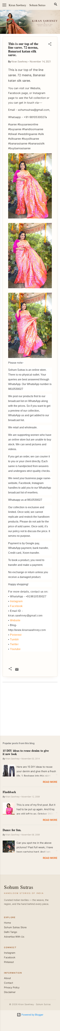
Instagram (16, 601)
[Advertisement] (30, 709)
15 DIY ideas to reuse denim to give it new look (26, 752)
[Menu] (4, 5)
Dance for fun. (12, 830)
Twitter (14, 644)
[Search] (56, 4)
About (7, 978)
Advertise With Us (14, 936)
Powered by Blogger (32, 1014)
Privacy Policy (12, 987)
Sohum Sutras (37, 5)
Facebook (16, 606)
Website (15, 620)
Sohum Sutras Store (15, 927)
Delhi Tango (10, 932)
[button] (50, 44)
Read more (50, 781)
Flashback (9, 792)
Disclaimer (10, 992)
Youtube (15, 649)
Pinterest (15, 634)
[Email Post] (17, 670)
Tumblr (14, 639)
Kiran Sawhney (17, 5)
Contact (8, 982)
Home (7, 922)
